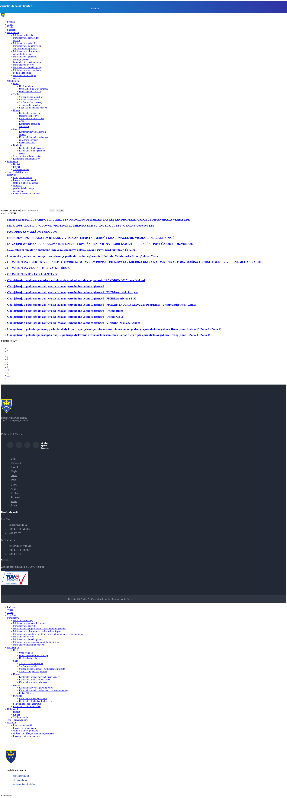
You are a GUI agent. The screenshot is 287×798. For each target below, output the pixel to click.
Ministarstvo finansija (23, 35)
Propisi (16, 166)
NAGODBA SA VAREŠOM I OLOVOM (32, 231)
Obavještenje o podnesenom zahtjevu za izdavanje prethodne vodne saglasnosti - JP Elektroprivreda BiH (71, 298)
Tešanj (14, 479)
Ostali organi (13, 81)
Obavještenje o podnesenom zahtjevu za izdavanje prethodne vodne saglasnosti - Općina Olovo (65, 316)
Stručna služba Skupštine (31, 97)
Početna (11, 21)
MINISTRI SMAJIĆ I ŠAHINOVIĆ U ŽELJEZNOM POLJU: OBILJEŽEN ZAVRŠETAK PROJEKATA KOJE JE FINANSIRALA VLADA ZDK (98, 219)
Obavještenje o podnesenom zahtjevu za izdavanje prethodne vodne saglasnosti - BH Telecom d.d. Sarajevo (72, 292)
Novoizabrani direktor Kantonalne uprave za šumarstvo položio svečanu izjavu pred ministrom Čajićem (71, 249)
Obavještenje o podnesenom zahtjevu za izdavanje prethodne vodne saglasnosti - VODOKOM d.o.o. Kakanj (73, 322)
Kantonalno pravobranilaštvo (27, 158)
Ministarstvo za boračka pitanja (27, 67)
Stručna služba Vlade (29, 99)
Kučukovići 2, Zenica (11, 434)
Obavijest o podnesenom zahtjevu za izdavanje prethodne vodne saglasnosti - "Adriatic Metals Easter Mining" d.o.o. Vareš (82, 256)
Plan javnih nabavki (22, 177)
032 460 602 (15, 554)
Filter (52, 211)
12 (8, 375)
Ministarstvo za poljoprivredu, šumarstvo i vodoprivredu (27, 47)
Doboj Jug (16, 463)
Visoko (14, 493)
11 (8, 372)
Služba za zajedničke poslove (33, 107)
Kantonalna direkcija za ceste (33, 148)
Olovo (14, 475)
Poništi (60, 211)
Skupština (11, 29)
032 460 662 (15, 533)
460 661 (27, 529)
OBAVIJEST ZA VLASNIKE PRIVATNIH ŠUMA (38, 268)
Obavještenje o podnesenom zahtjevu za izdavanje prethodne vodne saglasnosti (55, 286)
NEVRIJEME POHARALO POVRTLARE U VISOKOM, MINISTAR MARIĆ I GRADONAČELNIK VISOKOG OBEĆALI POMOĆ (91, 237)
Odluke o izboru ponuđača (25, 183)
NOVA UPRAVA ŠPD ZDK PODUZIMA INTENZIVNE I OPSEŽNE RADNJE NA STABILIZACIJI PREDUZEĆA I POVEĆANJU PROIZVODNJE (100, 243)
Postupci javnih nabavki (24, 180)
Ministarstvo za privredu (24, 43)
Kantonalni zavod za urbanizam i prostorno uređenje (34, 138)
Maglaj (14, 471)
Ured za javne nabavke (30, 91)
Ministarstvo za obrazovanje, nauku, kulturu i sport (26, 52)
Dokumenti (12, 161)
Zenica (14, 501)
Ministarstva (13, 32)
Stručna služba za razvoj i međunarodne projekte (31, 103)
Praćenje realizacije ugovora (26, 193)
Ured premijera (26, 86)
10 (8, 370)
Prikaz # (5, 213)
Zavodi (16, 129)
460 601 (27, 550)
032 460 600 (15, 550)
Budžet (16, 164)
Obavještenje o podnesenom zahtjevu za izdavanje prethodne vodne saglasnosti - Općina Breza (65, 310)
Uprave (16, 110)
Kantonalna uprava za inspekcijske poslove (29, 114)
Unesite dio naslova (10, 210)
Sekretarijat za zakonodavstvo (27, 156)
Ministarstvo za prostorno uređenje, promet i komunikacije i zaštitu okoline (27, 59)
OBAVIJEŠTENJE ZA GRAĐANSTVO (32, 274)
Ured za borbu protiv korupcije (33, 89)
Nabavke (11, 175)
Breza (13, 458)
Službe (16, 94)
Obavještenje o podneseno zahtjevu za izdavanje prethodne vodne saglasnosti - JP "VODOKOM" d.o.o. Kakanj (76, 280)
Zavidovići (16, 497)
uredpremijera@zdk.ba (20, 545)
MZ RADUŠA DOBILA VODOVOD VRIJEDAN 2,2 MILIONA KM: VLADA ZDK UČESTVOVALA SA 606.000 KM (80, 225)
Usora (14, 484)
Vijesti (10, 24)
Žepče (14, 505)
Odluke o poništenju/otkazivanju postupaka (23, 188)
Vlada (10, 27)
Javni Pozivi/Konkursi (17, 172)
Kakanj (14, 467)
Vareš (13, 489)
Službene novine (21, 169)
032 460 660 (15, 529)
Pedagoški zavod (27, 142)
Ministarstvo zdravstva (23, 64)
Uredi (16, 83)
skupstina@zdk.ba (18, 525)
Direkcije (17, 145)
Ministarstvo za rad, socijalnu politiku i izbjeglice (27, 71)
